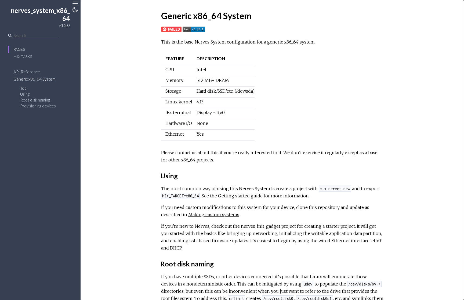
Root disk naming (35, 99)
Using (25, 94)
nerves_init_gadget (260, 226)
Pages (19, 49)
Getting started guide (240, 195)
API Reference (26, 71)
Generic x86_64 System (34, 79)
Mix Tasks (22, 56)
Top (23, 88)
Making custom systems (213, 214)
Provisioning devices (38, 105)
